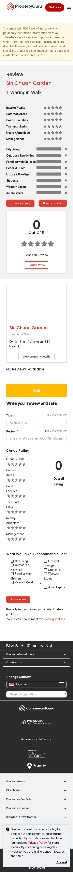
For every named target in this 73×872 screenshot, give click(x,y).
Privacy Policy (37, 842)
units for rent (52, 203)
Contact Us (14, 662)
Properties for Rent (19, 808)
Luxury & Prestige (51, 564)
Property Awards (36, 722)
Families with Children (21, 576)
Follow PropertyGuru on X (46, 645)
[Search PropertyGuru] (65, 694)
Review (11, 431)
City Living (21, 561)
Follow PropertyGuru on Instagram (28, 645)
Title (9, 415)
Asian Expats (56, 587)
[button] (63, 654)
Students (54, 569)
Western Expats (51, 576)
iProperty (36, 766)
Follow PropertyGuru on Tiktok (50, 645)
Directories (13, 790)
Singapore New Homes (21, 817)
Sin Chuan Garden (29, 83)
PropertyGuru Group (20, 654)
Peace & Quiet (24, 582)
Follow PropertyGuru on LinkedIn (40, 645)
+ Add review (36, 265)
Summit (36, 739)
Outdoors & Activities (19, 567)
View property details (36, 356)
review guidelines (54, 619)
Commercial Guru (36, 708)
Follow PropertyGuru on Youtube (34, 645)
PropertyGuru (15, 781)
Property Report (36, 754)
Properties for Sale (18, 799)
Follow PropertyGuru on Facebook (21, 645)
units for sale (20, 203)
